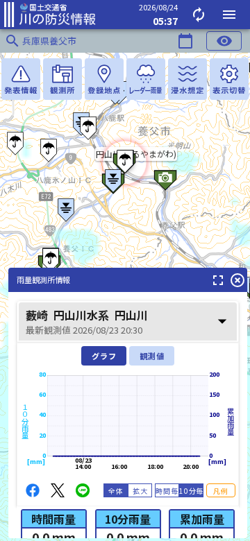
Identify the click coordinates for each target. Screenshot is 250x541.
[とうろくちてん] (104, 79)
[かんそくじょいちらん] (62, 79)
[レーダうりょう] (145, 79)
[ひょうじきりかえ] (229, 79)
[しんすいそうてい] (187, 79)
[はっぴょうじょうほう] (20, 79)
